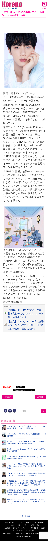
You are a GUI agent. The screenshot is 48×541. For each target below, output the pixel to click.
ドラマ (26, 525)
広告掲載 (20, 531)
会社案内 (7, 528)
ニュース (19, 522)
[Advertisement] (24, 24)
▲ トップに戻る (24, 516)
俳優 (19, 525)
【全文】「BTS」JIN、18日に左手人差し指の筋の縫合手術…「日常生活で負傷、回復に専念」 (26, 325)
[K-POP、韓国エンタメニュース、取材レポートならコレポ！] (12, 3)
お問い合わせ (34, 528)
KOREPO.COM (9, 522)
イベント (11, 525)
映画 (32, 525)
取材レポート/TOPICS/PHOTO (34, 522)
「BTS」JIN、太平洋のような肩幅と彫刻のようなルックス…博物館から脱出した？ (25, 314)
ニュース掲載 (30, 531)
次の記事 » (41, 397)
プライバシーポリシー (19, 528)
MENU (44, 8)
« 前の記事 (7, 397)
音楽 (38, 525)
